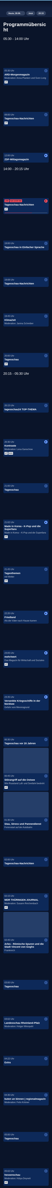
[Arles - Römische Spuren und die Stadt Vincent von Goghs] (26, 924)
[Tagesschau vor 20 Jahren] (26, 724)
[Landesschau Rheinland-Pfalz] (26, 1003)
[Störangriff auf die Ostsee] (26, 760)
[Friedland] (26, 598)
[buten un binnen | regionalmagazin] (26, 1079)
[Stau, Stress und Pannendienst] (26, 804)
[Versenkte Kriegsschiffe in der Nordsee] (26, 681)
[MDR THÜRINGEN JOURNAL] (26, 880)
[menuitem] (38, 5)
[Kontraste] (26, 426)
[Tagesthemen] (26, 554)
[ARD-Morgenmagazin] (26, 55)
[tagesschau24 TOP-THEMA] (26, 390)
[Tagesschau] (26, 340)
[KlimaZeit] (26, 300)
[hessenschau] (26, 1155)
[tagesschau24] (26, 5)
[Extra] (26, 1043)
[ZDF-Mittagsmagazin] (26, 140)
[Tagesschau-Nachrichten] (26, 99)
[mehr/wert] (26, 637)
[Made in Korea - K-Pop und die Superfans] (26, 507)
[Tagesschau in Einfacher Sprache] (26, 228)
